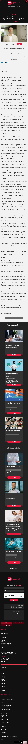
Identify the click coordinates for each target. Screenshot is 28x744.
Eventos (3, 661)
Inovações (3, 720)
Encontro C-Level (5, 644)
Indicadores (3, 683)
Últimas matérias (4, 672)
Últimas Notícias (10, 16)
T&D (2, 739)
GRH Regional (4, 639)
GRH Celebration (4, 641)
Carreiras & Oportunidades (9, 18)
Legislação (3, 723)
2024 (8, 666)
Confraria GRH (4, 637)
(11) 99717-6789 (20, 615)
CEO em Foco (4, 680)
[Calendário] (22, 8)
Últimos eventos (4, 631)
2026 (2, 666)
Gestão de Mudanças (5, 682)
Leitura (2, 725)
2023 (11, 666)
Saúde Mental (4, 689)
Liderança (3, 726)
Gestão (2, 712)
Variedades (3, 692)
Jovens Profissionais (5, 722)
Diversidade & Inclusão (6, 706)
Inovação (3, 718)
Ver (14, 354)
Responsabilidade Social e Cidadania (9, 736)
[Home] (14, 3)
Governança (4, 715)
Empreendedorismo (5, 709)
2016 (5, 667)
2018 (26, 666)
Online (2, 647)
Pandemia (3, 729)
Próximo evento (13, 8)
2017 (3, 667)
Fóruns (2, 636)
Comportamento (20, 18)
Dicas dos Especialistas (6, 705)
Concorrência (7, 19)
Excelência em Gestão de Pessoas (8, 653)
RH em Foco (3, 687)
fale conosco (20, 616)
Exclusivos (3, 646)
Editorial (3, 677)
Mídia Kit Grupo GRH (5, 658)
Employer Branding (5, 708)
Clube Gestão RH (5, 659)
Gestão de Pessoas (5, 713)
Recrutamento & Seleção (6, 735)
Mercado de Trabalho (5, 728)
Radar (2, 733)
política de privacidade (18, 618)
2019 (23, 666)
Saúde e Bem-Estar (5, 738)
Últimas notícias (4, 696)
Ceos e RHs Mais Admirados (7, 652)
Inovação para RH (5, 719)
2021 (17, 666)
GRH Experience (4, 640)
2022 (14, 666)
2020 (20, 666)
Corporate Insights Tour (6, 643)
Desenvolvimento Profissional (18, 19)
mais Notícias (14, 568)
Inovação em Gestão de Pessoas (8, 684)
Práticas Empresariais (5, 730)
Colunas (3, 676)
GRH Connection (4, 633)
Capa (2, 674)
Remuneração (4, 686)
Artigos (17, 16)
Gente (2, 679)
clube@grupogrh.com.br (18, 613)
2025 (5, 666)
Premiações (3, 634)
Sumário (3, 690)
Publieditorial (4, 732)
